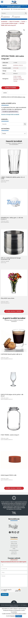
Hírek (14, 548)
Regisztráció (17, 17)
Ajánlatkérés (10, 88)
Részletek (12, 616)
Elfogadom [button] (18, 616)
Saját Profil (14, 542)
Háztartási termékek (18, 79)
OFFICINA (15, 68)
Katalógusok (14, 547)
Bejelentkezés (6, 17)
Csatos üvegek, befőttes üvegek (9, 23)
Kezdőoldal (4, 22)
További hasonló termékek (13, 311)
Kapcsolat (14, 554)
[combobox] (13, 133)
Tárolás (23, 22)
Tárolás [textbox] (13, 134)
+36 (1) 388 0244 (6, 9)
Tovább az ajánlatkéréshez (10, 112)
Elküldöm (4, 595)
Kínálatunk (14, 543)
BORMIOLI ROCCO (18, 65)
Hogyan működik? (14, 550)
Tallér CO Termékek (14, 22)
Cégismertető (14, 545)
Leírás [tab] (5, 93)
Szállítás (14, 552)
